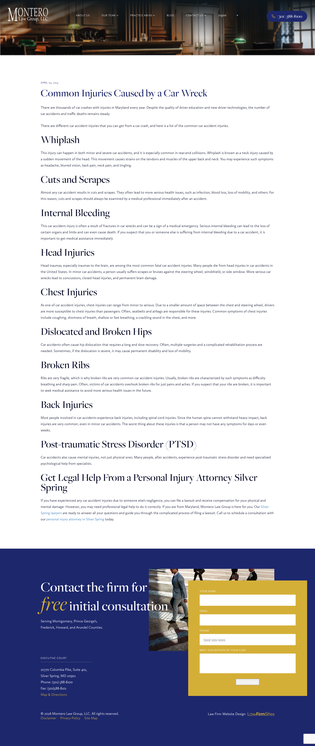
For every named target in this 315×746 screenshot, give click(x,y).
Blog (170, 15)
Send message (247, 682)
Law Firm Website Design (227, 714)
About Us (83, 15)
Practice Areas (141, 15)
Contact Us (194, 15)
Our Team (109, 15)
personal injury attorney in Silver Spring (75, 519)
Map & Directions (54, 694)
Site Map (90, 718)
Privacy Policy (70, 718)
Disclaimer (48, 718)
